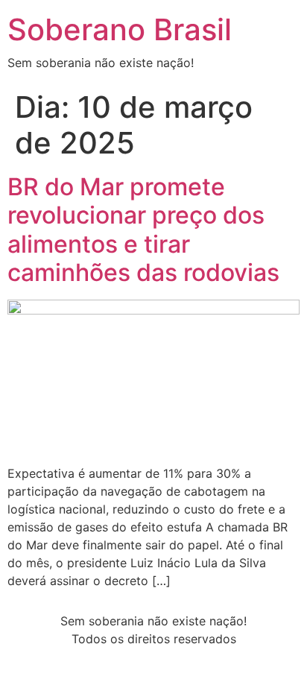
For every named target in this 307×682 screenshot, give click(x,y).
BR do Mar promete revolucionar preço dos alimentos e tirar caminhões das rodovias (143, 229)
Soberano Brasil (119, 29)
